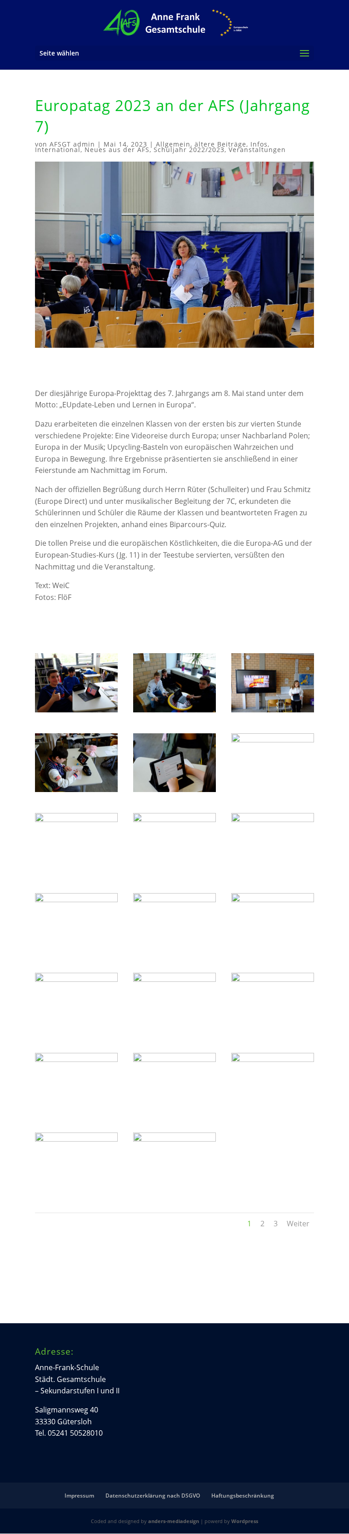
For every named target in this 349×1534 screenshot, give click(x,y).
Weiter (298, 1224)
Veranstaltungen (257, 149)
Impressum (79, 1495)
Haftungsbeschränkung (242, 1495)
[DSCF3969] (174, 712)
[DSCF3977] (272, 872)
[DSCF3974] (76, 872)
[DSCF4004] (174, 1191)
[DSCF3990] (272, 1032)
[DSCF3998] (272, 1112)
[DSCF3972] (174, 792)
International (57, 149)
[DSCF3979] (76, 952)
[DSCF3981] (174, 952)
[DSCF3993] (174, 1112)
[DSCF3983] (76, 1032)
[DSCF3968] (76, 712)
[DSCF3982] (272, 952)
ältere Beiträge (220, 144)
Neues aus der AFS (117, 149)
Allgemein (173, 144)
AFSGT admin (72, 144)
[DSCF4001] (76, 1191)
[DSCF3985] (174, 1032)
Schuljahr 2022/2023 (189, 149)
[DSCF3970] (272, 712)
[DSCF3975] (174, 872)
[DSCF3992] (76, 1112)
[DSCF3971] (76, 792)
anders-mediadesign (173, 1521)
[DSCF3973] (272, 792)
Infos (259, 144)
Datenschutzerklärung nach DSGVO (152, 1495)
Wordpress (244, 1521)
